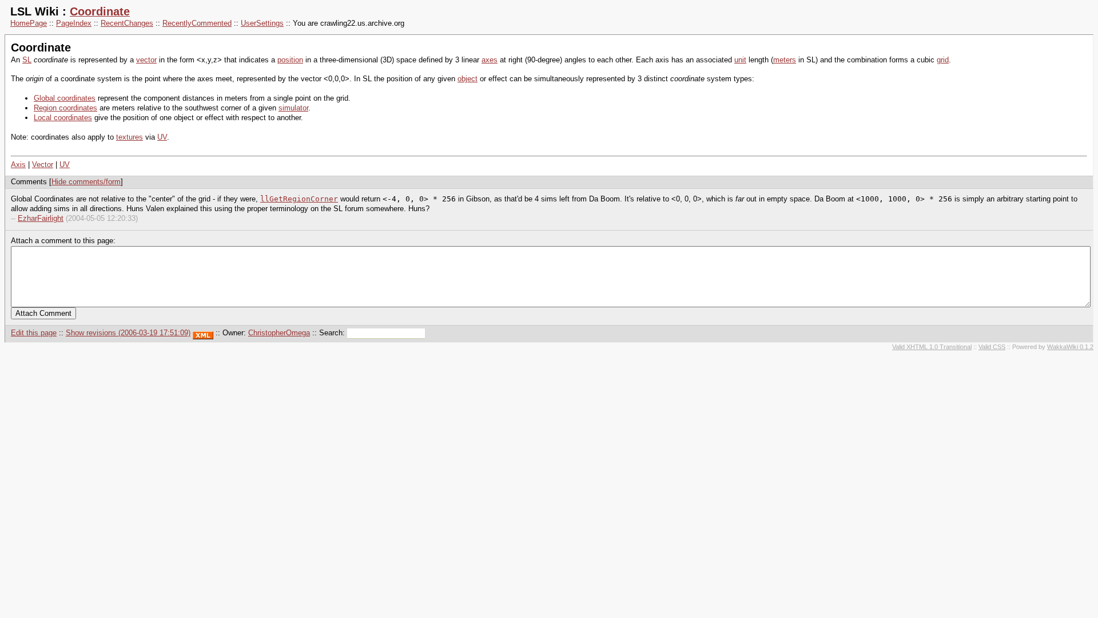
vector (146, 60)
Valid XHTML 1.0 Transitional (932, 346)
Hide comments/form (86, 181)
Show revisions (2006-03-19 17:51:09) (128, 332)
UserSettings (262, 23)
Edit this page (34, 332)
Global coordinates (65, 98)
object (468, 78)
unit (740, 60)
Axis (18, 164)
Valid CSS (991, 346)
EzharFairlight (40, 218)
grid (943, 60)
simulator (293, 108)
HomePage (28, 23)
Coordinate (100, 11)
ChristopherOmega (279, 332)
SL (26, 60)
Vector (42, 164)
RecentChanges (127, 23)
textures (129, 137)
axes (490, 60)
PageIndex (74, 23)
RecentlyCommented (197, 23)
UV (162, 137)
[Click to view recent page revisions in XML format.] (203, 332)
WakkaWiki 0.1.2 (1070, 346)
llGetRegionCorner (299, 199)
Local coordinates (63, 117)
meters (784, 60)
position (290, 60)
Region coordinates (65, 108)
